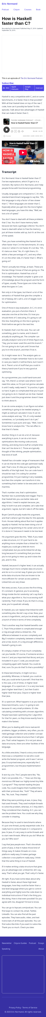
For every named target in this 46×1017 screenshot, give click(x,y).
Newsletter (7, 943)
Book (38, 10)
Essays (41, 943)
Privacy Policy (15, 1007)
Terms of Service (29, 1007)
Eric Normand (9, 3)
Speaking (6, 949)
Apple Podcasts (14, 88)
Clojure (16, 10)
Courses (27, 10)
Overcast (39, 88)
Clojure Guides (20, 943)
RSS (7, 88)
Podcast (5, 10)
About (41, 949)
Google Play (28, 88)
